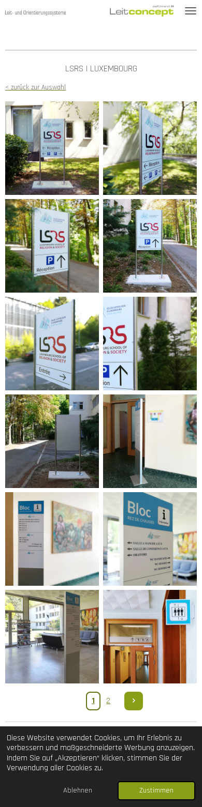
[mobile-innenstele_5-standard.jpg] (52, 539)
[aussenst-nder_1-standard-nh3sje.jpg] (52, 148)
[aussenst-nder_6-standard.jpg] (52, 246)
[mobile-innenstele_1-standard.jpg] (150, 539)
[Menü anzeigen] (190, 11)
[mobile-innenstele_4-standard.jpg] (150, 441)
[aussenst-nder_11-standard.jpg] (150, 343)
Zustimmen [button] (156, 790)
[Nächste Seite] (133, 701)
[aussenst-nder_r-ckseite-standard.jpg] (52, 441)
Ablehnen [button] (77, 790)
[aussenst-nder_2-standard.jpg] (150, 148)
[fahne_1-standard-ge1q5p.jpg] (150, 637)
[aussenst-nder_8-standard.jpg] (52, 343)
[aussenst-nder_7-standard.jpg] (150, 246)
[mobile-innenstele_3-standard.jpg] (52, 637)
